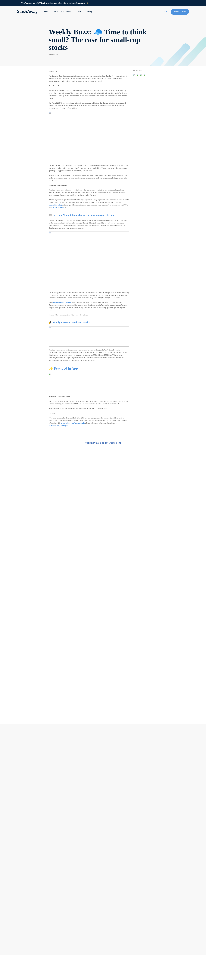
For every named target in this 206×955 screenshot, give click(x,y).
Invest (46, 12)
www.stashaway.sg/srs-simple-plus (73, 423)
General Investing (55, 205)
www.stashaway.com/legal (58, 426)
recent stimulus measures (62, 302)
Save (56, 12)
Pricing (89, 12)
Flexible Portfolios (57, 207)
